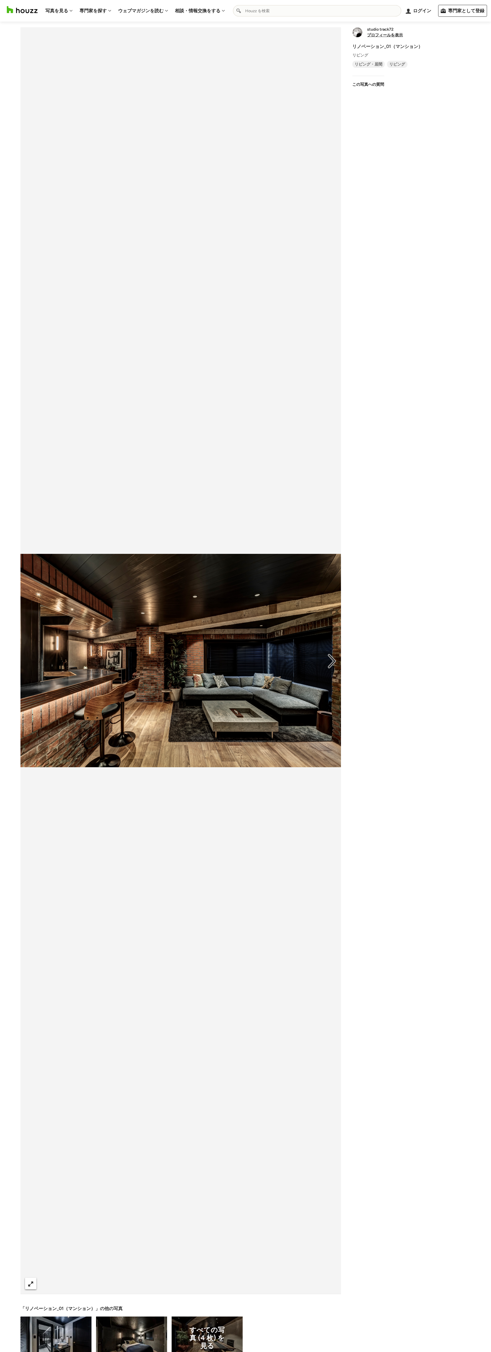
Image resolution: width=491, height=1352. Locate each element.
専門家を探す (93, 10)
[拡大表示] (30, 1283)
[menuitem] (59, 10)
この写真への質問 (368, 84)
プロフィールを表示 (385, 35)
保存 (200, 1283)
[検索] (238, 10)
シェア (170, 1283)
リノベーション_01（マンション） (60, 1308)
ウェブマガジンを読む (141, 10)
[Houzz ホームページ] (22, 9)
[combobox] (317, 10)
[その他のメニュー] (330, 1283)
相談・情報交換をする (197, 10)
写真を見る (56, 10)
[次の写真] (332, 660)
